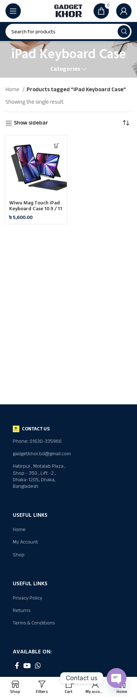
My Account (25, 542)
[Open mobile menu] (13, 11)
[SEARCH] (124, 31)
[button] (56, 146)
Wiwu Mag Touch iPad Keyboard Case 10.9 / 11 (35, 206)
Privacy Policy (27, 598)
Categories (65, 69)
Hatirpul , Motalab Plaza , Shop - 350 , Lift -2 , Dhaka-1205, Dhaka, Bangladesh (39, 476)
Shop (18, 555)
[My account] (124, 11)
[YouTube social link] (27, 665)
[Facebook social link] (17, 665)
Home (12, 89)
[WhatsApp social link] (38, 665)
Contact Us (36, 429)
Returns (21, 610)
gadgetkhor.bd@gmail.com (40, 454)
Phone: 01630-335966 (37, 441)
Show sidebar (31, 123)
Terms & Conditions (34, 623)
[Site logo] (69, 10)
